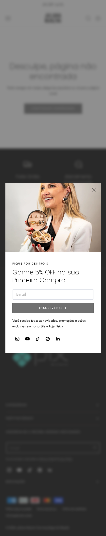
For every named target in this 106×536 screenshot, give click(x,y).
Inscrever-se (51, 308)
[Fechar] (93, 189)
